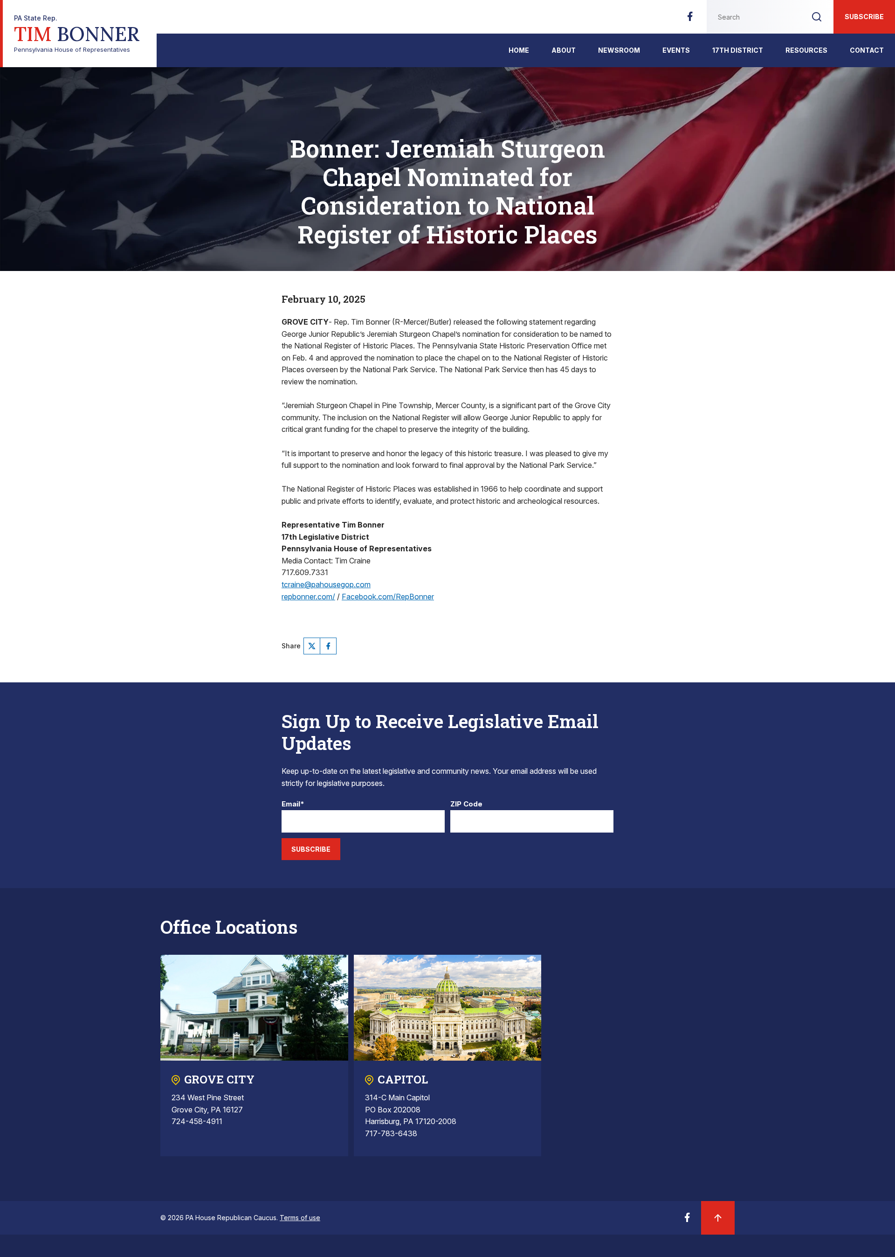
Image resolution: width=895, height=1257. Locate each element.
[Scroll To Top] (718, 1218)
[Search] (816, 17)
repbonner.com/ (308, 596)
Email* (293, 804)
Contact (867, 50)
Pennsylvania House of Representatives (77, 34)
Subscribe (864, 17)
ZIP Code (466, 804)
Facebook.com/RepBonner (388, 596)
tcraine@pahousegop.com (326, 584)
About (563, 50)
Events (676, 50)
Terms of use (300, 1218)
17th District (737, 50)
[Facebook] (689, 19)
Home (519, 50)
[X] (311, 646)
